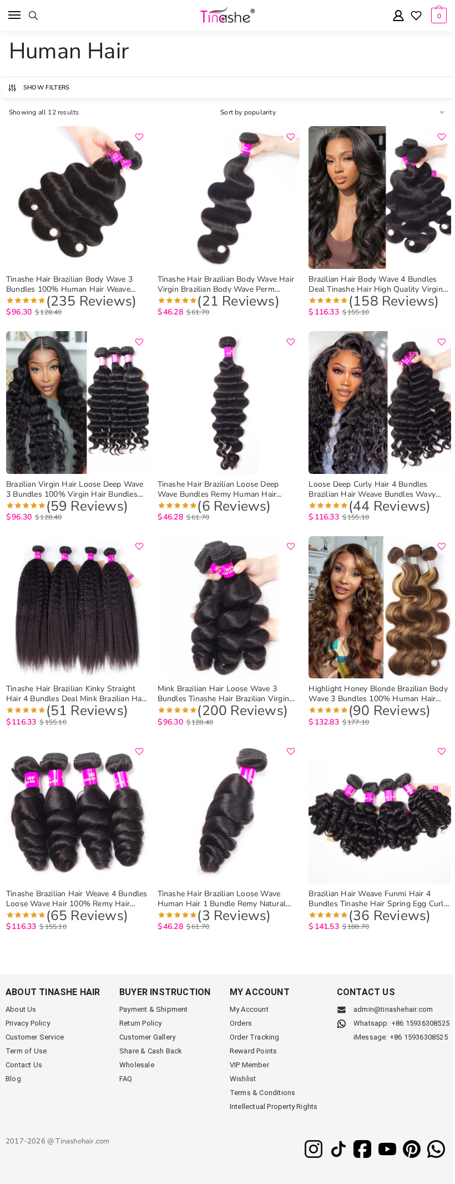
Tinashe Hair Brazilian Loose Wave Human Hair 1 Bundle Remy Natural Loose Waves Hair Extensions (222, 899)
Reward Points (253, 1051)
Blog (13, 1079)
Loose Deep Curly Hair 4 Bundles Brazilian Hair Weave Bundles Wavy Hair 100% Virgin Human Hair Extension (372, 489)
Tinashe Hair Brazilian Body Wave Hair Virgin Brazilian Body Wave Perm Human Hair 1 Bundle (226, 284)
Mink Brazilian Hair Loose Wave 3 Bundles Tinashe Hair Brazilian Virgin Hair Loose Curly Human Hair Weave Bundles (224, 694)
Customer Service (35, 1037)
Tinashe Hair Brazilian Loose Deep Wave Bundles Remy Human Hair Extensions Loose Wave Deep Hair (219, 489)
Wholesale (136, 1065)
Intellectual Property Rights (274, 1106)
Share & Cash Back (150, 1051)
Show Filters (46, 87)
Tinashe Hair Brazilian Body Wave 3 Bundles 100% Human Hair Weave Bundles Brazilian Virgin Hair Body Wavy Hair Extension (69, 284)
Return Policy (140, 1023)
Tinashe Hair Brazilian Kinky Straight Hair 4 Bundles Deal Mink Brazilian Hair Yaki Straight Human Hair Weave (76, 694)
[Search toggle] (33, 15)
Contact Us (24, 1065)
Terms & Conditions (263, 1092)
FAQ (126, 1079)
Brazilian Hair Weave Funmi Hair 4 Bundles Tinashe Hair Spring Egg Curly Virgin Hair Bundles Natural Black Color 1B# (379, 899)
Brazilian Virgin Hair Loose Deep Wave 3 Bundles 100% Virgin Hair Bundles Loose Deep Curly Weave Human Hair (74, 489)
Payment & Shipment (153, 1009)
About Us (21, 1009)
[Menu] (15, 15)
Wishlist (243, 1079)
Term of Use (26, 1051)
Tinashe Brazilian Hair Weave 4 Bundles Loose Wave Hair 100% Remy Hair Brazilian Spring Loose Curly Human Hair (77, 899)
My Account (249, 1009)
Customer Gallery (147, 1037)
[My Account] (398, 16)
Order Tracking (255, 1037)
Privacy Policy (28, 1023)
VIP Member (249, 1065)
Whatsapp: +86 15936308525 (401, 1023)
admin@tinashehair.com (392, 1009)
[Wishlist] (416, 16)
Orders (241, 1023)
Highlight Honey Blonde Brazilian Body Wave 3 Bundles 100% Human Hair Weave (378, 694)
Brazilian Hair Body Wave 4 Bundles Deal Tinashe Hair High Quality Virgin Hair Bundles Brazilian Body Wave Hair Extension (378, 284)
